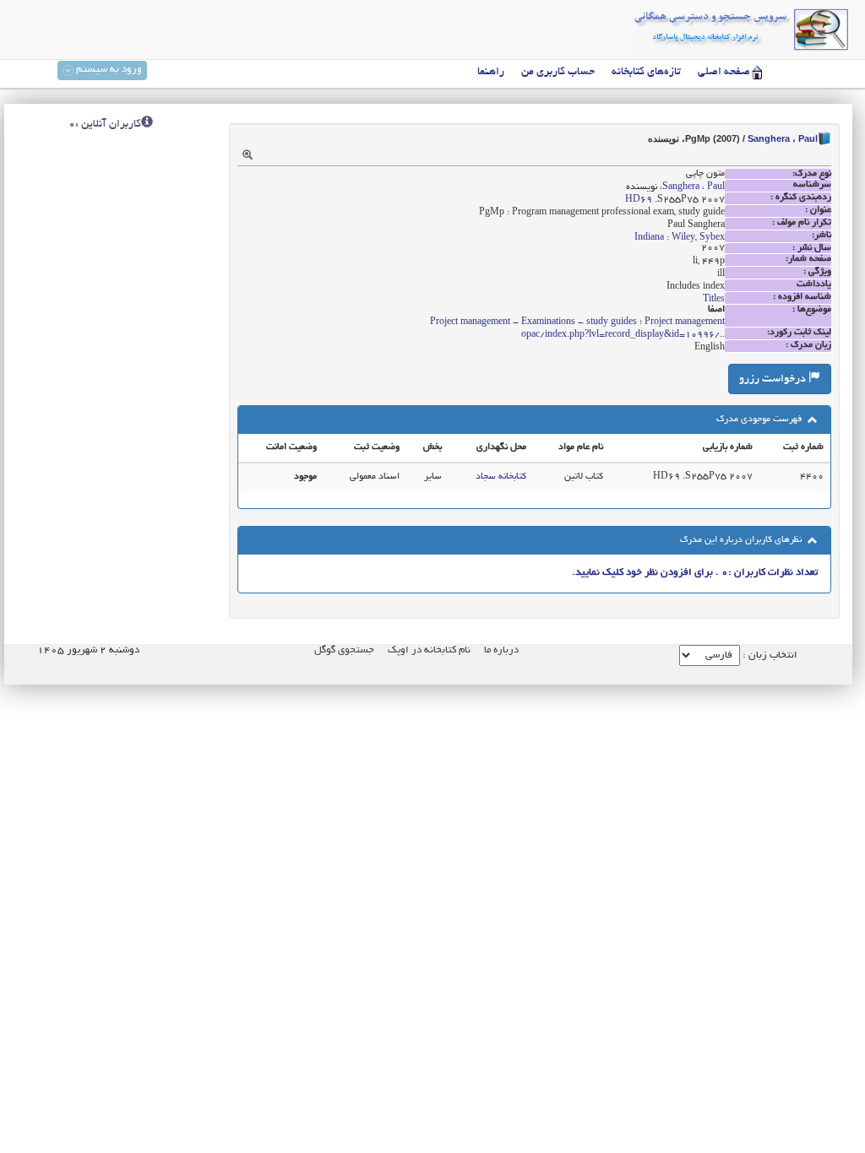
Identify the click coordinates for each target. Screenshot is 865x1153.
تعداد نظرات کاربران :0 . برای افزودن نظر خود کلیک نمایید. (695, 572)
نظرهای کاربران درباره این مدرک (742, 540)
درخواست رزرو (773, 380)
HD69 (638, 200)
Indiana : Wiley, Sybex (679, 238)
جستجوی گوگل (344, 650)
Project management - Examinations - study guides (533, 322)
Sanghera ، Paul (783, 138)
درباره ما (501, 650)
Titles (714, 300)
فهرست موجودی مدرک (760, 419)
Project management (685, 322)
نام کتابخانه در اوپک (429, 650)
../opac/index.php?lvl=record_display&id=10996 (623, 335)
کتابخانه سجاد (501, 477)
